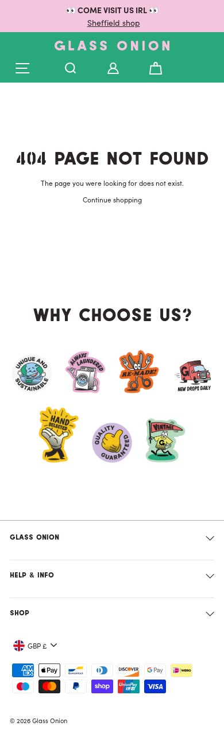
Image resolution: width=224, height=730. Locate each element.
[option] (112, 16)
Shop (19, 613)
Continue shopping (112, 199)
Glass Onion (34, 537)
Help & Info (32, 575)
